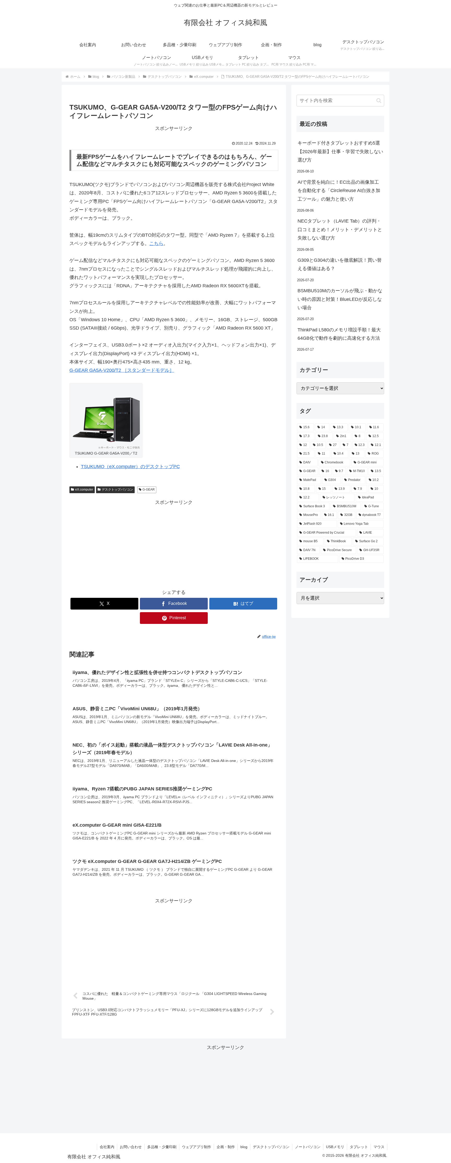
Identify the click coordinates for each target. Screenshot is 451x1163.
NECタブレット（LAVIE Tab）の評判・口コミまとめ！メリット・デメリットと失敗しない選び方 (340, 229)
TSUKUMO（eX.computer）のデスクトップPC (130, 466)
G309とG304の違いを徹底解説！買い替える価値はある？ (340, 264)
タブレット (359, 1147)
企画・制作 (226, 1147)
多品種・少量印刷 (161, 1147)
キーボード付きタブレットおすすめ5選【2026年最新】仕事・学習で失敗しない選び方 (340, 151)
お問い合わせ (131, 1147)
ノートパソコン (308, 1147)
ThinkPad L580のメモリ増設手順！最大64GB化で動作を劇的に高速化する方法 (339, 334)
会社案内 (107, 1147)
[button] (378, 101)
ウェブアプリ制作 (196, 1147)
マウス (378, 1147)
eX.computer (84, 489)
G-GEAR (149, 489)
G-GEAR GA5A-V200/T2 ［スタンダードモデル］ (121, 370)
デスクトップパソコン (117, 489)
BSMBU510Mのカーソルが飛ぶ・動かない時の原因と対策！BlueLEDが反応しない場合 (340, 299)
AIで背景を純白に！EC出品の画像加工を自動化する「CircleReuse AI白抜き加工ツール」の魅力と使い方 (339, 191)
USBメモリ (335, 1147)
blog (243, 1147)
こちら (156, 243)
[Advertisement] (173, 543)
